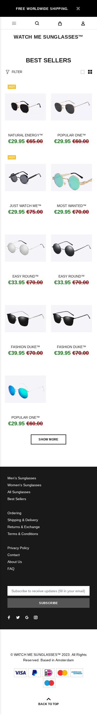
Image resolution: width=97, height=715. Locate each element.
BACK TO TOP (48, 704)
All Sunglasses (18, 492)
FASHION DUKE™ (25, 347)
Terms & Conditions (22, 534)
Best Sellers (16, 499)
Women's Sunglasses (24, 485)
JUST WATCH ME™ (25, 206)
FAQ (10, 569)
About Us (14, 562)
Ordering (14, 513)
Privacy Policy (18, 548)
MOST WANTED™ (71, 206)
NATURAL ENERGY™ (25, 135)
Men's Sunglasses (21, 478)
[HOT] (25, 107)
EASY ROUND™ (25, 276)
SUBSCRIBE (48, 603)
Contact (13, 555)
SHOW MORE (48, 439)
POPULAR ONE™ (71, 135)
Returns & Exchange (23, 527)
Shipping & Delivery (22, 520)
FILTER (17, 72)
